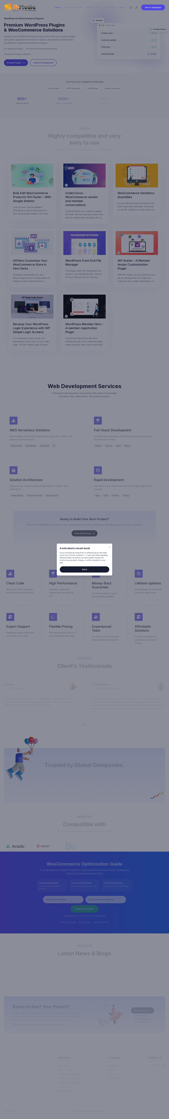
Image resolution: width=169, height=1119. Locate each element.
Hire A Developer (153, 7)
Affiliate (121, 7)
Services (89, 7)
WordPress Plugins (73, 7)
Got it (84, 569)
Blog (99, 7)
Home (57, 7)
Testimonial (109, 7)
